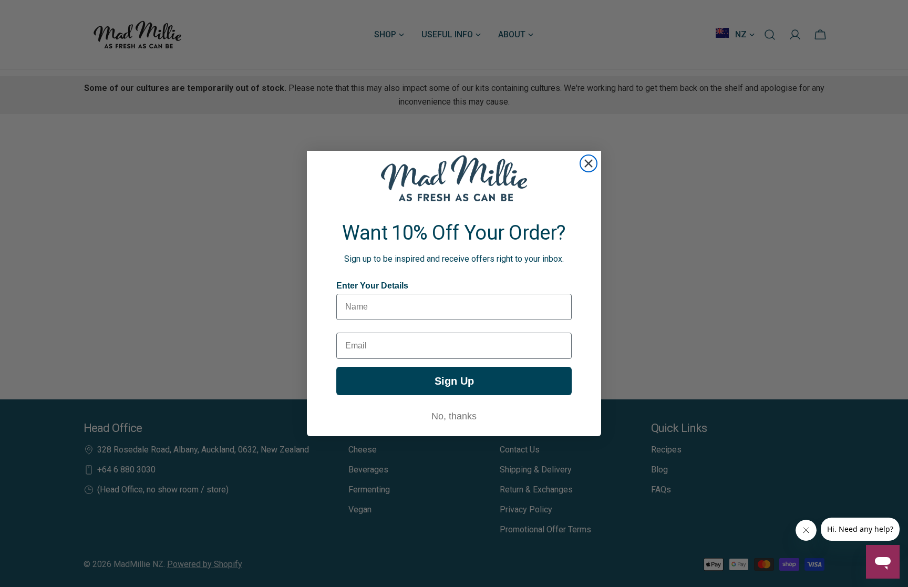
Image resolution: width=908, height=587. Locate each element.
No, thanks (454, 416)
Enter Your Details (372, 285)
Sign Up (454, 381)
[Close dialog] (588, 163)
